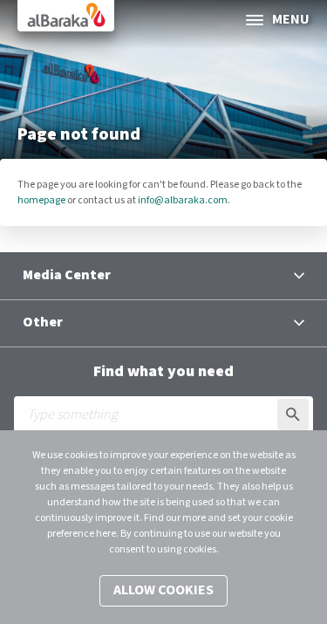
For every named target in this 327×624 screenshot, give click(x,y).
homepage (41, 200)
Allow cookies (163, 590)
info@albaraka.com (183, 200)
